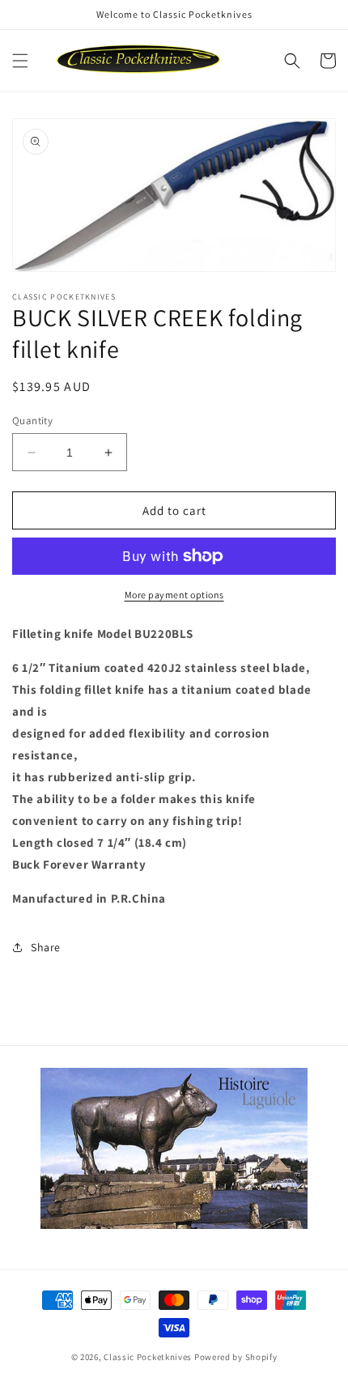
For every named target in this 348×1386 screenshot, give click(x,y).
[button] (20, 61)
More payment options (174, 595)
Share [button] (46, 947)
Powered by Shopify (236, 1357)
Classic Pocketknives (148, 1357)
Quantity (32, 420)
